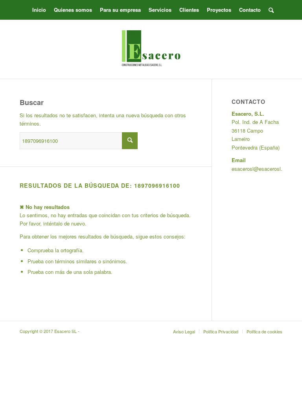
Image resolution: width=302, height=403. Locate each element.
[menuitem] (39, 10)
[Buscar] (269, 10)
